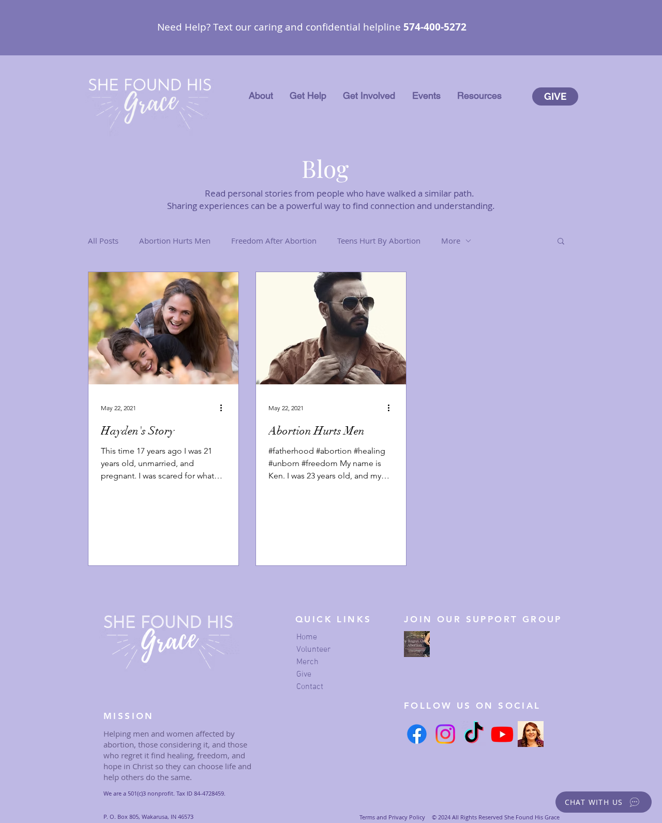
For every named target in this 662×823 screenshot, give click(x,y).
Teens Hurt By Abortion (378, 240)
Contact (309, 687)
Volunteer (313, 650)
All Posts (103, 240)
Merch (307, 662)
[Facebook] (417, 734)
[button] (261, 95)
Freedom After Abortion (274, 240)
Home (306, 637)
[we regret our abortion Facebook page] (417, 644)
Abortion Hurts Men (174, 240)
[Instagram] (445, 734)
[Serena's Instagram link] (531, 734)
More (450, 240)
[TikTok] (474, 734)
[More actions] (224, 407)
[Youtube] (502, 734)
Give (303, 674)
